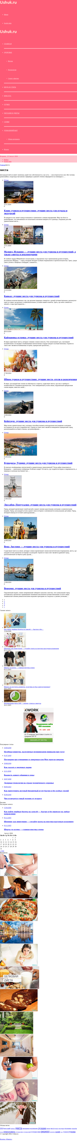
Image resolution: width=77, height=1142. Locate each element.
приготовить (9, 1131)
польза (1, 1132)
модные (61, 1128)
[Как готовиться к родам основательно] (19, 1101)
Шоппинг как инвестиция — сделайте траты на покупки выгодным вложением (31, 648)
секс (62, 1132)
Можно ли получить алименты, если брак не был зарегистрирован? (27, 687)
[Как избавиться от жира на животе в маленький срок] (19, 875)
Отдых (7, 104)
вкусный (7, 1128)
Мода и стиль (10, 87)
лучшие (42, 1128)
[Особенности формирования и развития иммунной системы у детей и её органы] (19, 965)
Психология (12, 70)
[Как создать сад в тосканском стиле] (16, 1033)
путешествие (19, 1132)
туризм (65, 1132)
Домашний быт (11, 130)
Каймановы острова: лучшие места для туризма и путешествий (38, 337)
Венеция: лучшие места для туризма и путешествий (32, 588)
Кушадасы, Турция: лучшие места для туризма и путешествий (38, 463)
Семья (6, 122)
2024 (2, 1128)
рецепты (52, 1132)
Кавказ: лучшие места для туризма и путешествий (31, 296)
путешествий (27, 1132)
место (57, 1128)
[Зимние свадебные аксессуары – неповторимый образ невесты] (18, 1123)
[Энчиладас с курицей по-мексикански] (19, 920)
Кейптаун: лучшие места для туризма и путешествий (33, 421)
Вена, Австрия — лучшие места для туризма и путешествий (37, 546)
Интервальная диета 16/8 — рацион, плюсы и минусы (22, 703)
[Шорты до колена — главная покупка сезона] (15, 666)
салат (57, 1131)
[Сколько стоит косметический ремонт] (16, 1056)
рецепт (45, 1131)
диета (18, 1128)
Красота (7, 96)
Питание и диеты (11, 113)
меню (48, 1128)
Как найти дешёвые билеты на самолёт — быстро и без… (24, 629)
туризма (71, 1131)
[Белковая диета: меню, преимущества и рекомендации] (19, 988)
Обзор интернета (14, 139)
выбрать (13, 1128)
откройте (74, 1128)
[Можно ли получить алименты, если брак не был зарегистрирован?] (14, 685)
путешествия (36, 1132)
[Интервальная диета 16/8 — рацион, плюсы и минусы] (15, 701)
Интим (10, 61)
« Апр (2, 851)
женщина (26, 1128)
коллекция (34, 1128)
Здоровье (8, 52)
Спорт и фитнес (13, 78)
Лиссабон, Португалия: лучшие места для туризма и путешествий (40, 504)
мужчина (67, 1128)
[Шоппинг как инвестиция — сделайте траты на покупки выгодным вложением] (15, 647)
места (53, 1128)
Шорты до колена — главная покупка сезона (19, 668)
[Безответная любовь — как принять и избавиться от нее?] (19, 898)
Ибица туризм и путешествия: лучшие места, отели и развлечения (40, 379)
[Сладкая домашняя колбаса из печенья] (19, 1011)
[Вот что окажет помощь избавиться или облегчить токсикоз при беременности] (19, 1078)
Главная (2, 165)
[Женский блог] (10, 4)
